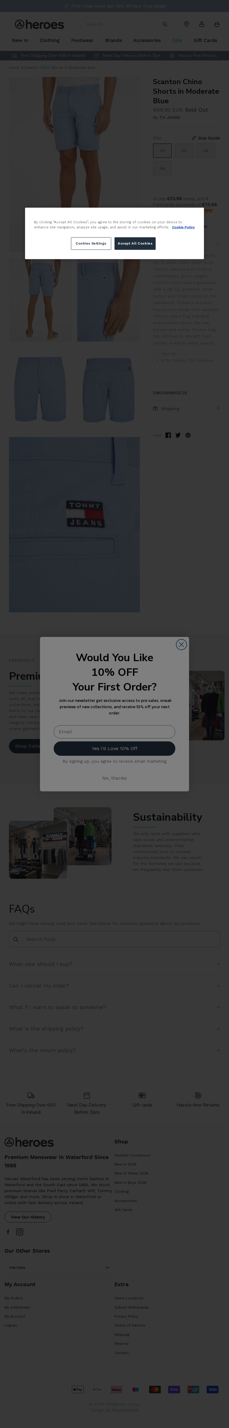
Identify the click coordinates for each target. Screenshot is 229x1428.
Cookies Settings (91, 243)
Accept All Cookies (135, 243)
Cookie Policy (183, 227)
